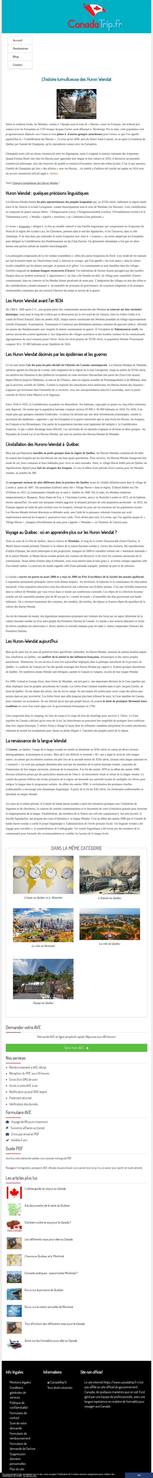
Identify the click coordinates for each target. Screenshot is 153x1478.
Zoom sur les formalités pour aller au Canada (51, 1340)
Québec (54, 173)
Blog (16, 56)
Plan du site (17, 1469)
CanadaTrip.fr (58, 1382)
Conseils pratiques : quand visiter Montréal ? (51, 1273)
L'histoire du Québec (109, 898)
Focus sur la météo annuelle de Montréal (49, 1307)
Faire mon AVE (74, 1047)
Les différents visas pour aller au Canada (49, 1239)
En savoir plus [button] (30, 1476)
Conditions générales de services (18, 1392)
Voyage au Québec (43, 1003)
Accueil (17, 40)
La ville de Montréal (43, 946)
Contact (17, 64)
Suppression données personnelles (18, 1459)
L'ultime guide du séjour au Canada (45, 1189)
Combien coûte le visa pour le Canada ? (48, 1222)
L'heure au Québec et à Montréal (43, 897)
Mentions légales (20, 1382)
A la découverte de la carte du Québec (47, 1205)
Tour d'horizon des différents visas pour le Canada (55, 1324)
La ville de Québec (109, 943)
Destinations (20, 48)
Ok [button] (139, 1475)
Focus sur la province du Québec (44, 1290)
